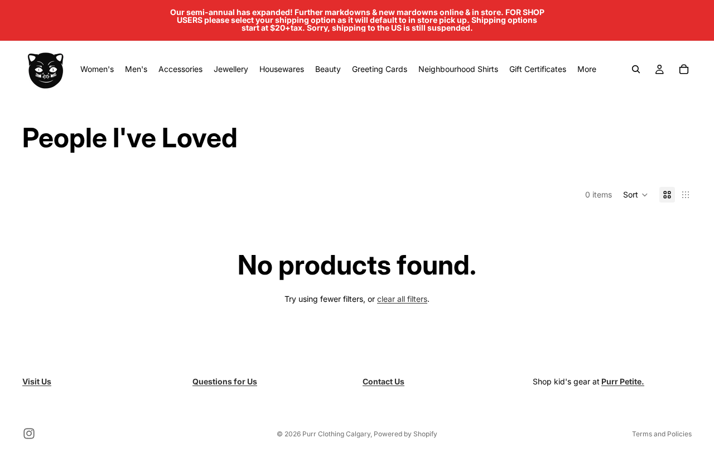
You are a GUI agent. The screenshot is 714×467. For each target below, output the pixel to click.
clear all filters (402, 299)
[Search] (636, 69)
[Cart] (684, 69)
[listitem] (587, 69)
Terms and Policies (662, 434)
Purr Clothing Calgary (336, 434)
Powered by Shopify (405, 434)
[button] (635, 194)
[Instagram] (29, 433)
